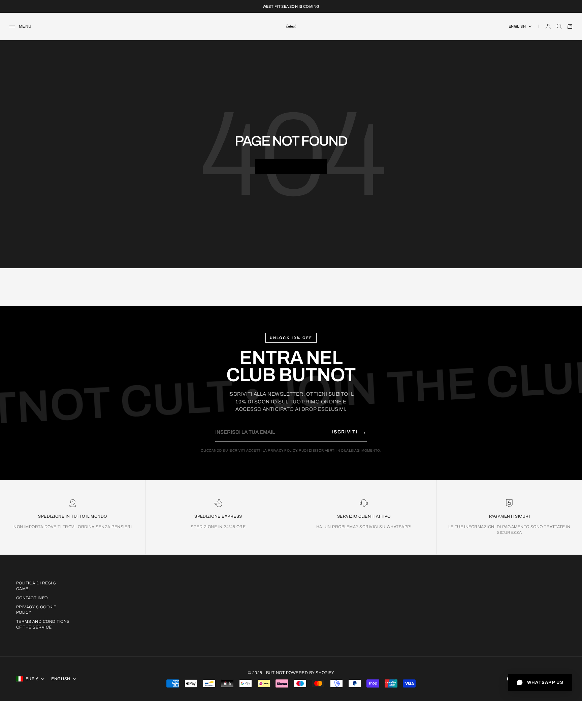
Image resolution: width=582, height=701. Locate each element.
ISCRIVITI (349, 431)
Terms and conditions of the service (43, 624)
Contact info (32, 598)
